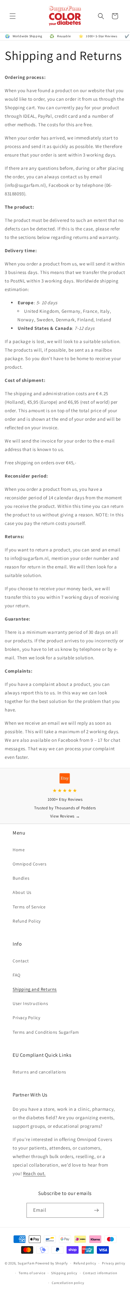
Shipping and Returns (35, 989)
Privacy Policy (26, 1017)
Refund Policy (27, 921)
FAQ (17, 975)
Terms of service (32, 1273)
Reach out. (34, 1173)
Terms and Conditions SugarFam (46, 1032)
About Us (22, 892)
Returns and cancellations (39, 1072)
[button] (13, 16)
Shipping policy (64, 1273)
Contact (21, 961)
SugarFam (26, 1263)
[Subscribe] (96, 1210)
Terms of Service (29, 907)
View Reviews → (65, 816)
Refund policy (85, 1263)
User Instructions (30, 1003)
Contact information (100, 1273)
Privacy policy (113, 1263)
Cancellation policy (68, 1283)
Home (19, 850)
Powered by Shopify (51, 1263)
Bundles (21, 878)
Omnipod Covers (29, 864)
